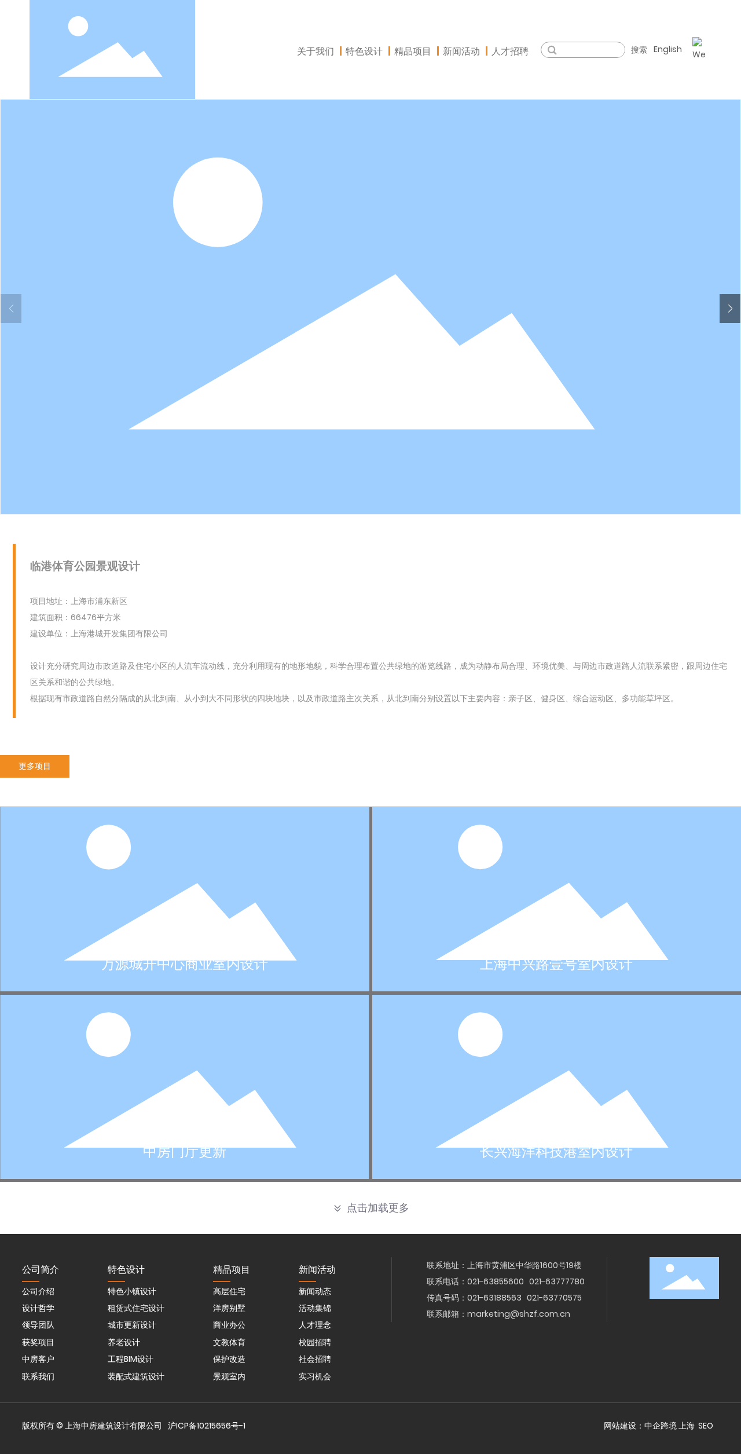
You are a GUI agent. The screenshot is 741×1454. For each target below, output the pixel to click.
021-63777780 (557, 1281)
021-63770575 (554, 1297)
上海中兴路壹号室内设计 (556, 963)
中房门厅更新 (184, 1151)
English (668, 49)
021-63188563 (494, 1297)
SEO (705, 1425)
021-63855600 (495, 1281)
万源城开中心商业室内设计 (184, 963)
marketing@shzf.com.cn (518, 1314)
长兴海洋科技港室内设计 (556, 1151)
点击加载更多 (378, 1208)
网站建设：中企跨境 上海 (649, 1425)
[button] (730, 308)
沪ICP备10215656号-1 (206, 1425)
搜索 (639, 50)
